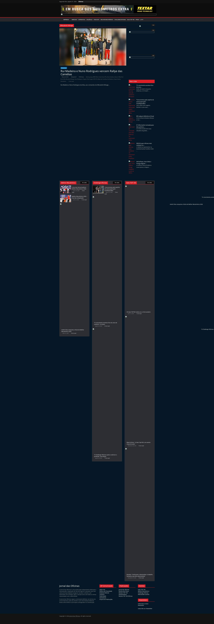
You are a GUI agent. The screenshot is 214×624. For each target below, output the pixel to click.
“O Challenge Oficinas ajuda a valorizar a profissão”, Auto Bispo (105, 455)
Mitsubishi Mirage (70, 79)
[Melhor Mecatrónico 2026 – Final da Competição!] (65, 195)
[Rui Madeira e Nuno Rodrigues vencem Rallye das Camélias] (92, 29)
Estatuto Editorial (104, 593)
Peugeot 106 (86, 79)
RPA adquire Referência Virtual (145, 116)
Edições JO (89, 19)
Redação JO (74, 77)
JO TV (142, 19)
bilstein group (89, 77)
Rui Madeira (110, 79)
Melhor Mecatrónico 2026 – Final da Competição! (79, 197)
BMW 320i (95, 77)
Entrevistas (81, 19)
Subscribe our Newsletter (145, 608)
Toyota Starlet (117, 79)
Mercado (74, 19)
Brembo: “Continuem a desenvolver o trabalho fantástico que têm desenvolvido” (140, 575)
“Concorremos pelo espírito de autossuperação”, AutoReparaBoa (145, 101)
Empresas (66, 19)
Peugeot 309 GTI (93, 79)
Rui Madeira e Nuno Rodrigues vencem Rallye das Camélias (91, 72)
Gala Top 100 (130, 19)
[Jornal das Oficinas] (61, 20)
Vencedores (63, 81)
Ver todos (84, 182)
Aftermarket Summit (143, 594)
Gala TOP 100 (141, 589)
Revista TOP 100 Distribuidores (123, 593)
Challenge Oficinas (120, 19)
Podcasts (96, 19)
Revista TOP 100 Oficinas (125, 596)
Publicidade (102, 596)
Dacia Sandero (110, 77)
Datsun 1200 (117, 77)
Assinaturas (102, 598)
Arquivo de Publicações (106, 599)
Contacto (101, 594)
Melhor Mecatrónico (107, 19)
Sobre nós (102, 589)
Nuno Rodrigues (78, 79)
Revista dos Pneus (124, 591)
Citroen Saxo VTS (102, 77)
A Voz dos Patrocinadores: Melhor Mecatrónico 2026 (79, 188)
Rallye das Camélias (102, 79)
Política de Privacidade (105, 591)
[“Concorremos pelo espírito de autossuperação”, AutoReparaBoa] (98, 186)
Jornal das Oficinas (124, 589)
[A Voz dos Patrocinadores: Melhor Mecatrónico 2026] (65, 186)
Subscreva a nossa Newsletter (143, 604)
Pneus (137, 19)
